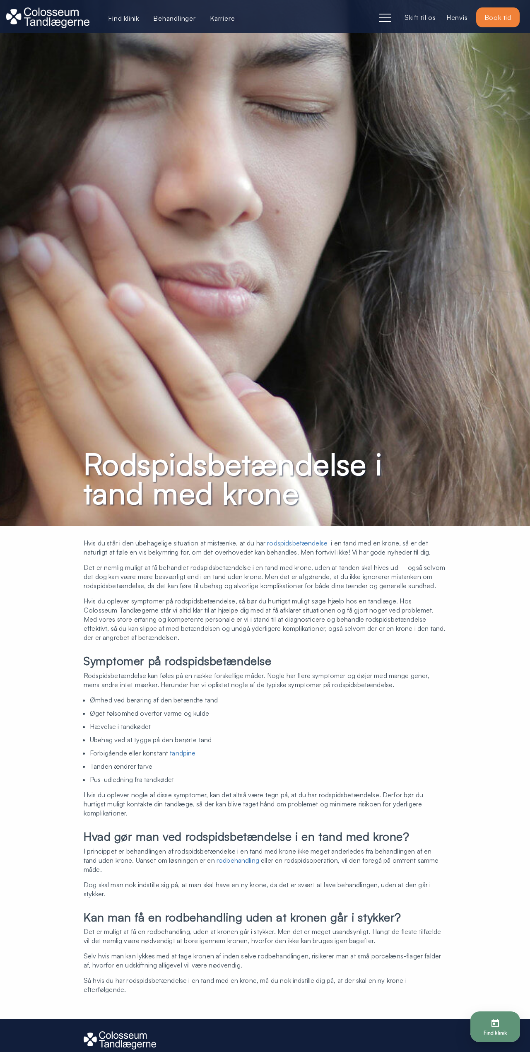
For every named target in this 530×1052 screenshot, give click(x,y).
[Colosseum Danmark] (47, 18)
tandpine (182, 753)
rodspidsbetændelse (297, 543)
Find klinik (123, 18)
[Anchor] (273, 661)
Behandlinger (174, 18)
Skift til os (420, 17)
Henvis (457, 17)
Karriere (222, 18)
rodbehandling (238, 860)
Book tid (497, 17)
